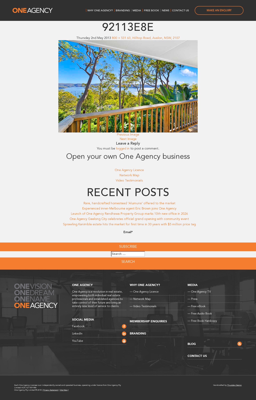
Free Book (151, 10)
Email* (128, 232)
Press (192, 299)
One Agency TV (199, 291)
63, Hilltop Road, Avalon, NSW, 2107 (153, 38)
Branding (123, 10)
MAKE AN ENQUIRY (219, 10)
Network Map (129, 175)
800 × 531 (119, 38)
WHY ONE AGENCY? (100, 10)
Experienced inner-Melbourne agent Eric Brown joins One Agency (129, 208)
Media (137, 10)
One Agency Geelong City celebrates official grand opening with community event (129, 219)
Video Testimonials (129, 180)
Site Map (64, 390)
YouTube (77, 341)
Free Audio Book (200, 313)
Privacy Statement (50, 390)
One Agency (33, 10)
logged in (123, 148)
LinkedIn (77, 333)
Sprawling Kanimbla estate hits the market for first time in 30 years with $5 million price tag (129, 224)
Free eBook (196, 306)
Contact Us (180, 10)
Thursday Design (234, 385)
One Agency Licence (129, 170)
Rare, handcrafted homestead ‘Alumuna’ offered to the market (129, 203)
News (165, 10)
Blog (192, 344)
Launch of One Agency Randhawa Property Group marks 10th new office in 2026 (129, 214)
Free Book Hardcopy (202, 321)
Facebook (78, 326)
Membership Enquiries (148, 321)
